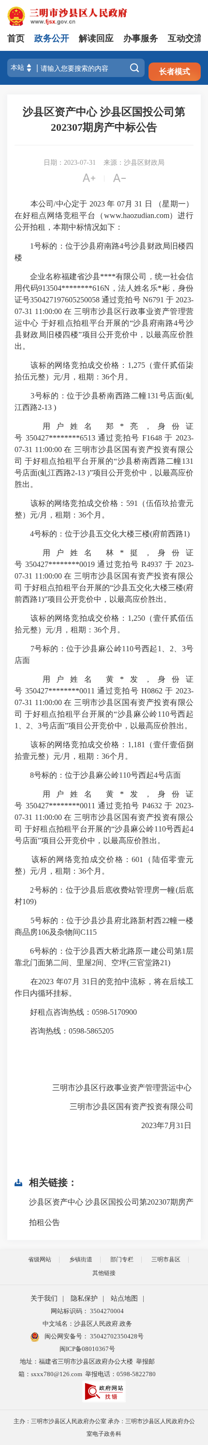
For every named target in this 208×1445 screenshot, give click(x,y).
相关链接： (53, 1182)
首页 (16, 38)
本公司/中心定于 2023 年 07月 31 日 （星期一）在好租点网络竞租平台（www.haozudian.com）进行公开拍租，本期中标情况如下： (104, 215)
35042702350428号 (116, 1336)
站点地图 (124, 1298)
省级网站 (39, 1259)
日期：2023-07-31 (70, 162)
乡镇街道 (80, 1259)
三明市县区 (165, 1259)
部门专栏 (122, 1259)
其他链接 (104, 1273)
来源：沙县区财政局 (134, 162)
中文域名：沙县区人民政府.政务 (87, 1323)
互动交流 (185, 38)
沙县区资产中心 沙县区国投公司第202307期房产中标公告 (104, 119)
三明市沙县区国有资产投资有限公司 (123, 1106)
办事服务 (140, 38)
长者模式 (174, 71)
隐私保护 (84, 1298)
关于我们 (44, 1298)
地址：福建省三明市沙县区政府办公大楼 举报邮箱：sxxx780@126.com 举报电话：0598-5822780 (87, 1368)
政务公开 (51, 38)
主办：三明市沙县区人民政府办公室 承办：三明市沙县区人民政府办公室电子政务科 (104, 1427)
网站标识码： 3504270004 (87, 1311)
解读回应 (96, 38)
